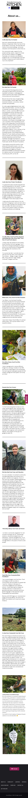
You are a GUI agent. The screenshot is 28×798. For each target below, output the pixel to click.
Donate (15, 769)
